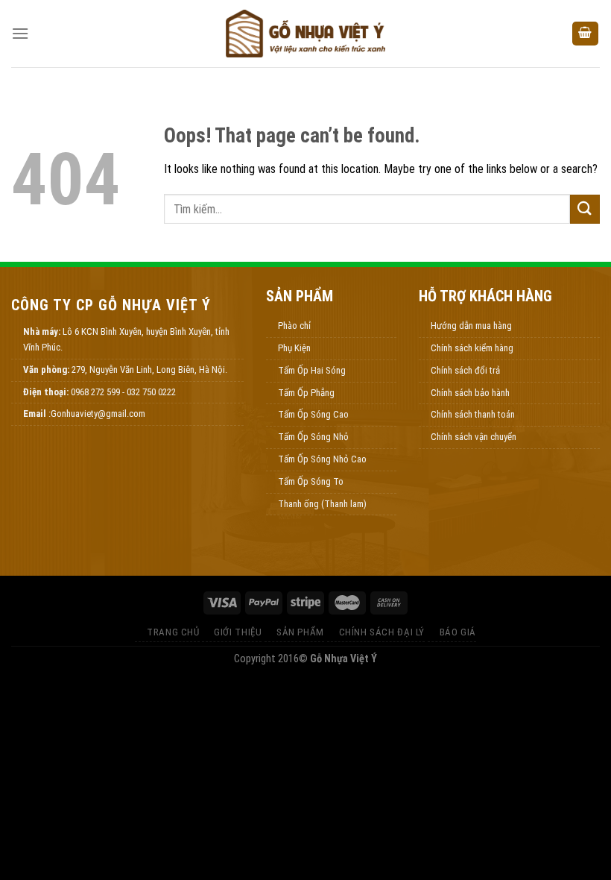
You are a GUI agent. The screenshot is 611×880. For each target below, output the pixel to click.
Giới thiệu (238, 632)
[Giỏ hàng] (585, 34)
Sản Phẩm (300, 632)
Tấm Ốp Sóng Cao (313, 414)
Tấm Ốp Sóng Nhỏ (313, 436)
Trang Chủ (173, 632)
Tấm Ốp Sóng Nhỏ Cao (322, 459)
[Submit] (585, 209)
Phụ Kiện (294, 347)
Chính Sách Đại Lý (382, 632)
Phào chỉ (294, 325)
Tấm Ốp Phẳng (306, 392)
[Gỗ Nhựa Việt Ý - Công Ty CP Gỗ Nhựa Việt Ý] (305, 33)
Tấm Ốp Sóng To (311, 481)
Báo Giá (458, 632)
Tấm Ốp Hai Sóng (312, 370)
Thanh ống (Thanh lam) (322, 503)
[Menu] (20, 33)
